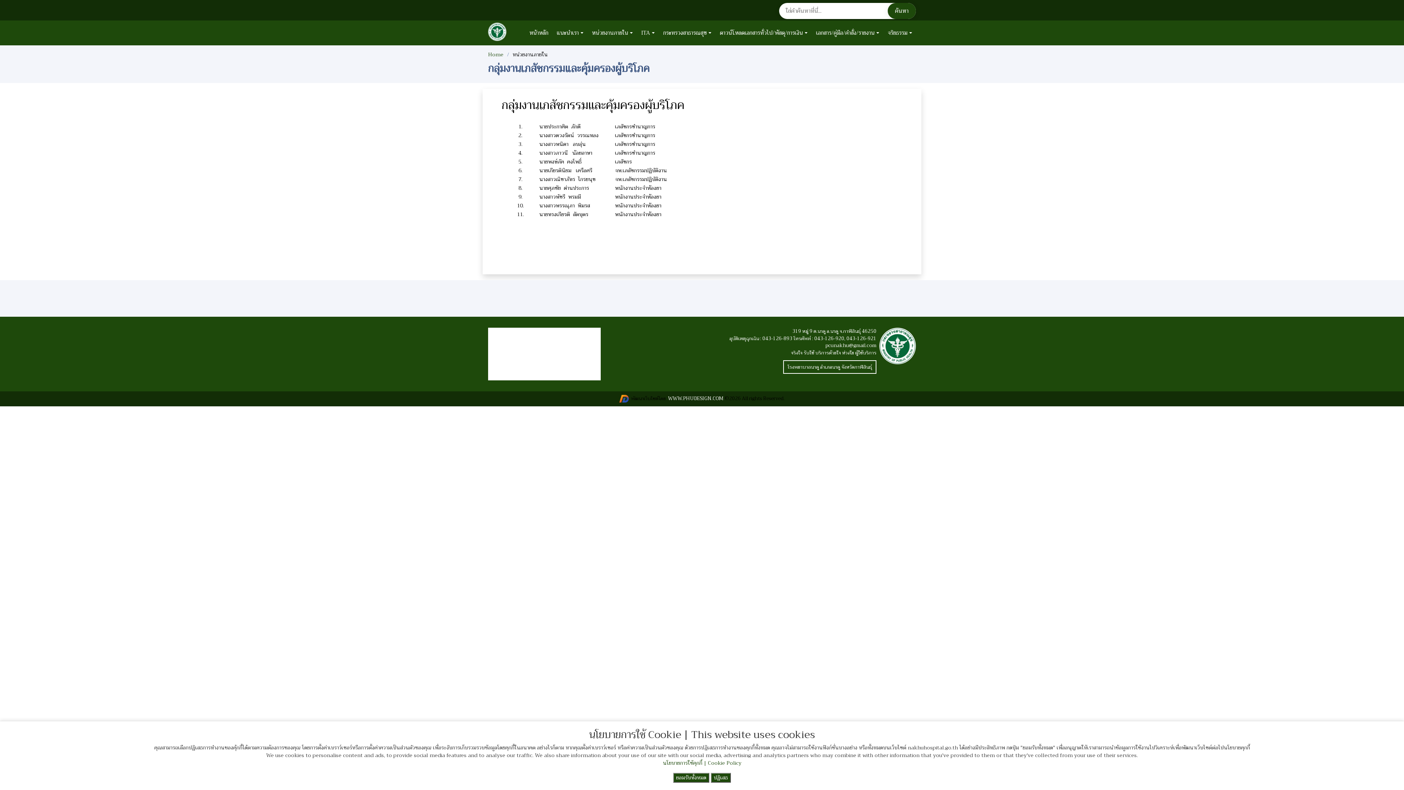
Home (495, 54)
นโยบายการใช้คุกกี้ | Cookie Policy (702, 763)
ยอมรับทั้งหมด (691, 777)
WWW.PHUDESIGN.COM (695, 398)
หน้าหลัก (538, 33)
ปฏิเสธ (721, 777)
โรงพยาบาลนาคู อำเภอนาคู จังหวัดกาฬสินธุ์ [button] (830, 367)
